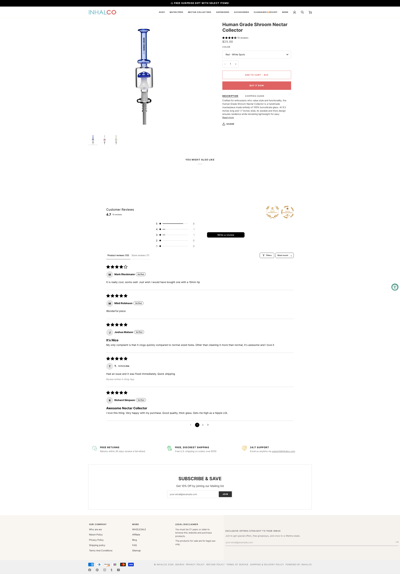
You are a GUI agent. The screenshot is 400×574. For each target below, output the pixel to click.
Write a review (225, 234)
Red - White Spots (235, 54)
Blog (134, 540)
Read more (228, 117)
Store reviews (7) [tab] (140, 255)
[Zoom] (144, 77)
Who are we (95, 529)
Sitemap (136, 550)
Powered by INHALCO (299, 564)
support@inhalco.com (283, 451)
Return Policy (96, 534)
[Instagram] (104, 570)
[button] (162, 12)
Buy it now (257, 85)
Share (230, 124)
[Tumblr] (111, 570)
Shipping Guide (254, 96)
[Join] (395, 542)
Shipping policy (97, 545)
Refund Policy (215, 564)
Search (179, 564)
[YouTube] (118, 570)
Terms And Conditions (100, 550)
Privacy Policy (96, 540)
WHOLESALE (139, 529)
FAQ (134, 545)
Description (230, 96)
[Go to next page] (208, 425)
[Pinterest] (97, 570)
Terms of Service (237, 564)
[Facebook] (89, 570)
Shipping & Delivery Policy (267, 564)
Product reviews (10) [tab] (118, 255)
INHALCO (162, 564)
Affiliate (136, 534)
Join (225, 494)
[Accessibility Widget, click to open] (394, 287)
